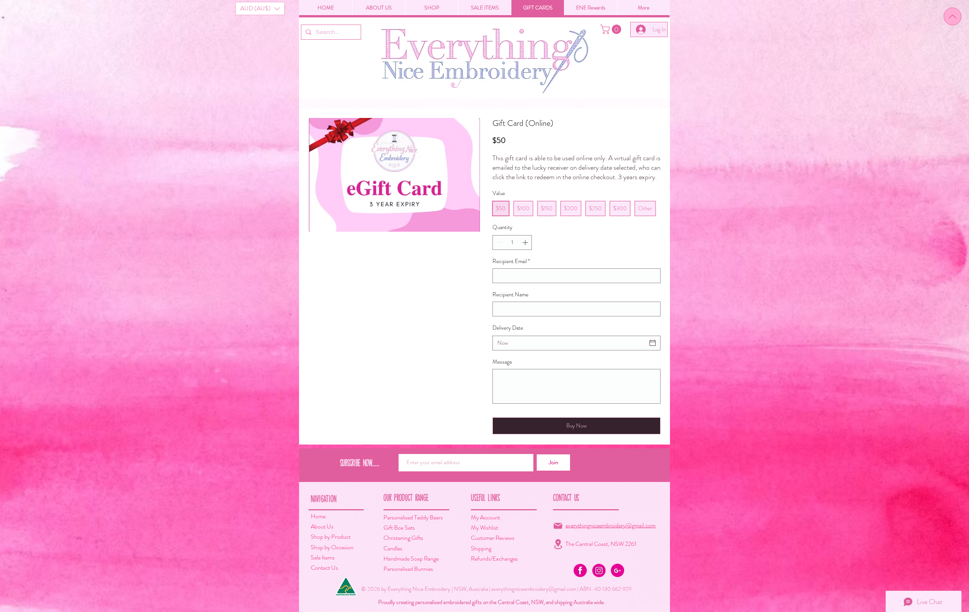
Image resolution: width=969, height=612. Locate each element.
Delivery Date (507, 328)
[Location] (558, 544)
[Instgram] (599, 570)
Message (502, 362)
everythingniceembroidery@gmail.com (611, 525)
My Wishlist (484, 527)
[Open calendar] (652, 342)
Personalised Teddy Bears (413, 517)
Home (318, 516)
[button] (260, 8)
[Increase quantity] (526, 242)
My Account (485, 517)
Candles (392, 548)
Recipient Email (511, 261)
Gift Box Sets (399, 527)
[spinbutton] (512, 242)
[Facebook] (580, 570)
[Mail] (558, 526)
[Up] (952, 16)
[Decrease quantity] (499, 242)
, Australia (477, 589)
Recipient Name (510, 295)
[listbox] (260, 8)
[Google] (617, 570)
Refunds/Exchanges (494, 558)
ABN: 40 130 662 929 (605, 589)
